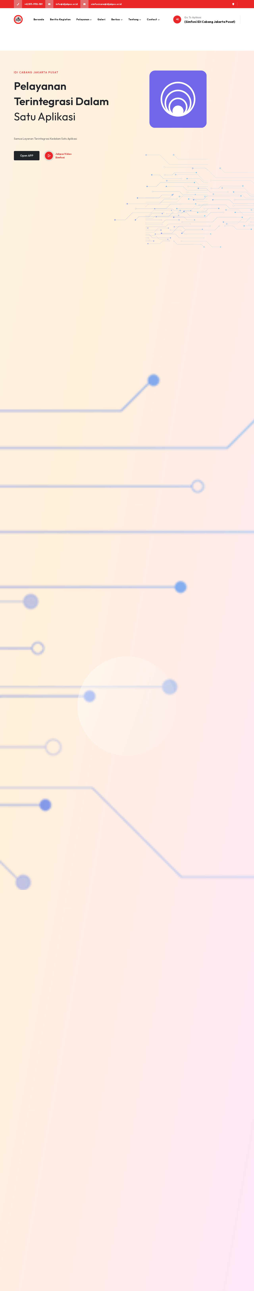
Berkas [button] (115, 19)
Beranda (39, 19)
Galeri (101, 19)
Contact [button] (152, 19)
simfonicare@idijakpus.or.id (106, 4)
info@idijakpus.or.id (67, 4)
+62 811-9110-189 (33, 4)
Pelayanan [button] (82, 19)
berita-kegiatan (60, 19)
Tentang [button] (133, 19)
